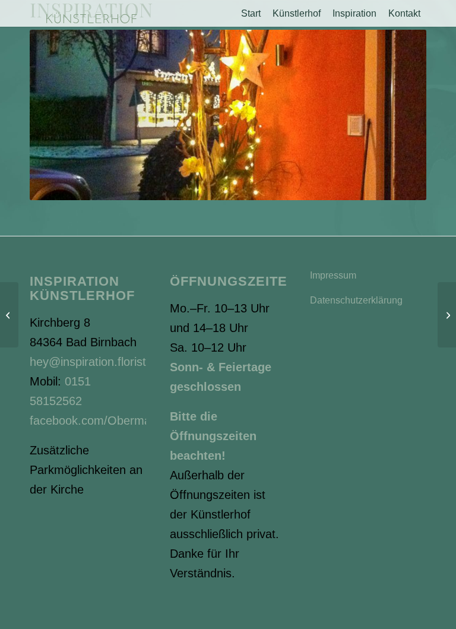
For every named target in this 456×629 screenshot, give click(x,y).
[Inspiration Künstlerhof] (91, 13)
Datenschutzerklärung (356, 300)
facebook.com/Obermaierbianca (114, 420)
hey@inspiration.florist (88, 361)
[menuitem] (251, 13)
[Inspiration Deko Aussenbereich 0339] (9, 314)
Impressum (333, 275)
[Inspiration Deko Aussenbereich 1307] (447, 314)
